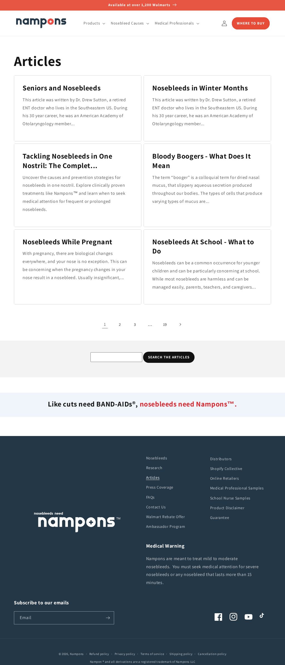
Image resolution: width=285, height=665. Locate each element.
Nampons (77, 654)
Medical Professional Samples (237, 488)
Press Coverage (159, 487)
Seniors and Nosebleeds (61, 87)
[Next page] (180, 324)
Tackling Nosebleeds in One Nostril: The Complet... (67, 160)
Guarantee (219, 517)
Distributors (221, 458)
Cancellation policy (212, 654)
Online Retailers (224, 478)
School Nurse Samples (230, 498)
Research (154, 467)
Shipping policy (181, 654)
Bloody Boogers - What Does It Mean (201, 160)
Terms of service (152, 654)
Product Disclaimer (227, 507)
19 (165, 324)
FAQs (150, 497)
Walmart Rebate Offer (165, 516)
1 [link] (105, 324)
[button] (93, 23)
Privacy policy (125, 654)
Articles (153, 477)
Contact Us (156, 506)
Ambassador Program (165, 526)
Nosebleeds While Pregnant (67, 241)
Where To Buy (251, 23)
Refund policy (99, 654)
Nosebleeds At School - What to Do (203, 246)
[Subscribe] (108, 617)
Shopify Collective (226, 468)
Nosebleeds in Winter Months (200, 87)
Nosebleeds (156, 457)
